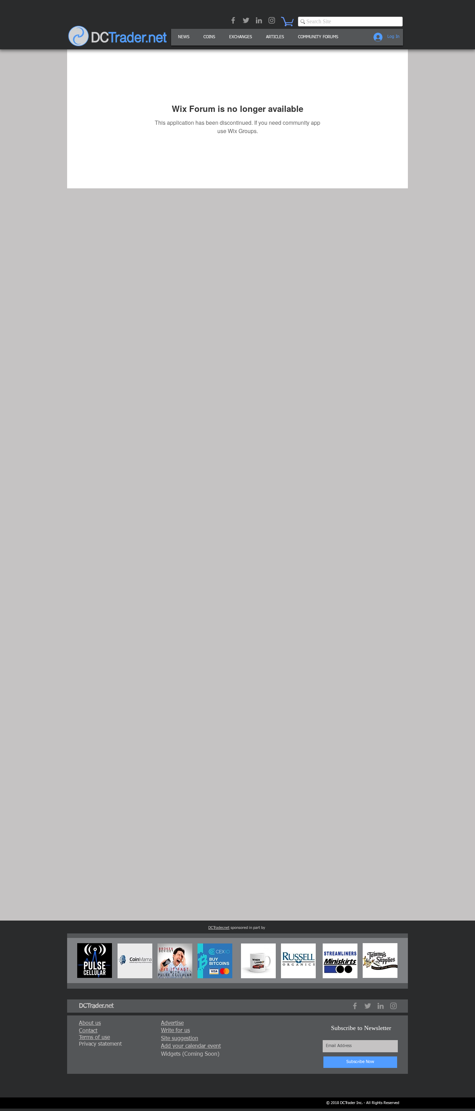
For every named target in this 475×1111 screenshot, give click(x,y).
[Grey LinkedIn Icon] (259, 20)
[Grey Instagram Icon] (271, 20)
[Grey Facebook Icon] (233, 20)
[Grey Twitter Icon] (246, 20)
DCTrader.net (219, 928)
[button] (275, 37)
